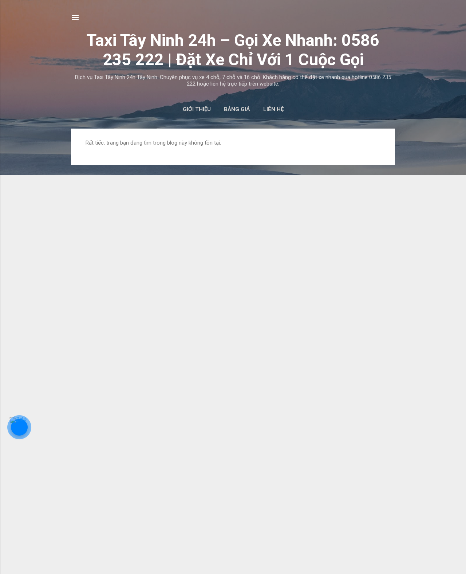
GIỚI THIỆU (197, 109)
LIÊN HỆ (273, 109)
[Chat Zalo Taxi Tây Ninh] (19, 427)
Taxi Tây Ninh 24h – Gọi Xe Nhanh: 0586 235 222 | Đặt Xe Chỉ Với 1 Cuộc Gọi (233, 50)
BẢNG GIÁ (237, 109)
